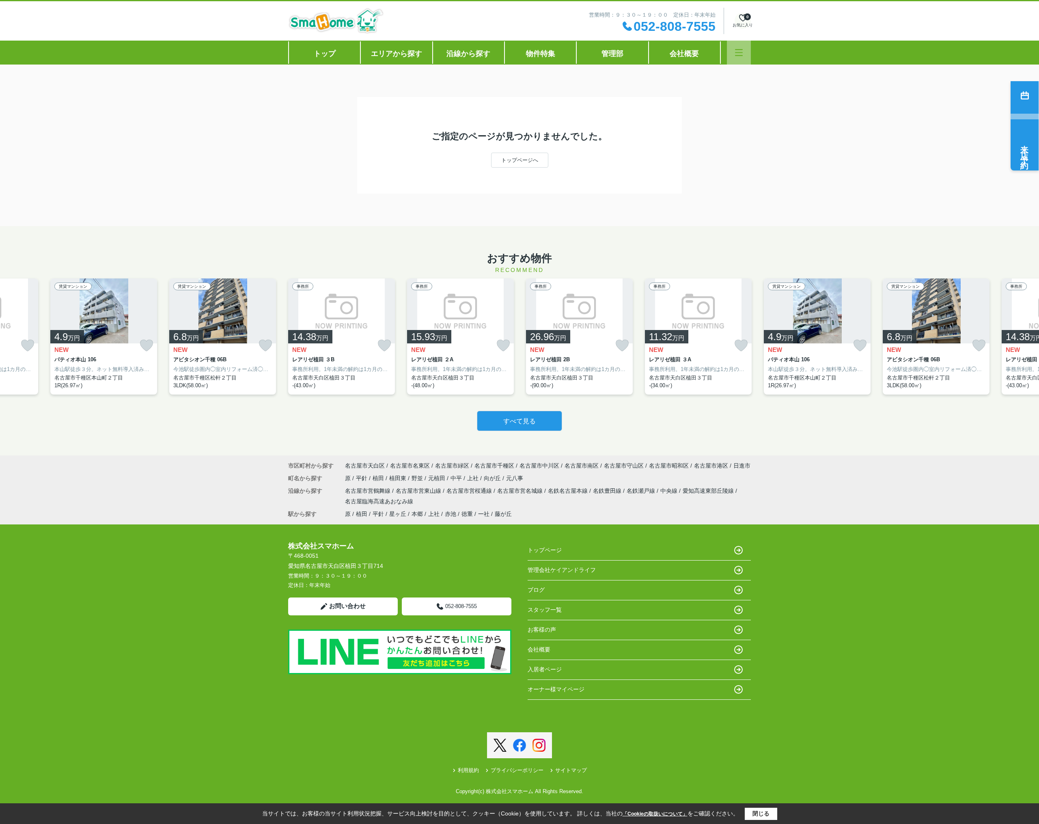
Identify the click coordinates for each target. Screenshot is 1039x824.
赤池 (450, 514)
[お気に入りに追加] (27, 346)
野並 (418, 478)
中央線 (669, 490)
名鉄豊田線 (608, 490)
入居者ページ (545, 669)
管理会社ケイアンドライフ (562, 570)
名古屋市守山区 (624, 465)
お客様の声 (542, 629)
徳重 (467, 514)
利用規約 (468, 770)
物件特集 (540, 54)
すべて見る (519, 421)
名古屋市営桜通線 (470, 490)
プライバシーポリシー (517, 770)
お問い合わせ (347, 605)
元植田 (437, 478)
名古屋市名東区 (410, 465)
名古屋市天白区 (365, 465)
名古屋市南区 (582, 465)
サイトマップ (571, 770)
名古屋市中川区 (539, 465)
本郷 (417, 514)
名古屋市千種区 (494, 465)
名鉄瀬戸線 (642, 490)
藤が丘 (503, 514)
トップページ (545, 550)
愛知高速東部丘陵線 (709, 490)
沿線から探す (468, 54)
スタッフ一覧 (545, 609)
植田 (379, 478)
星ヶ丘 (397, 514)
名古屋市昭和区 (669, 465)
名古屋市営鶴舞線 (368, 490)
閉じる (761, 813)
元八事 (514, 478)
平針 (362, 478)
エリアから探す (396, 54)
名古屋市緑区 (452, 465)
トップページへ (519, 160)
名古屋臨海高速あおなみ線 (379, 501)
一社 (483, 514)
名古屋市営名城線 (520, 490)
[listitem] (341, 336)
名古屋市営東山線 (419, 490)
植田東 (398, 478)
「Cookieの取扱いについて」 (655, 814)
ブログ (536, 590)
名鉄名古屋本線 (568, 490)
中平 (457, 478)
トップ (325, 54)
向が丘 (493, 478)
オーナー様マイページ (556, 689)
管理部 (612, 54)
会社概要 (684, 54)
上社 (473, 478)
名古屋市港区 (711, 465)
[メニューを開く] (739, 52)
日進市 (741, 465)
